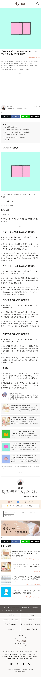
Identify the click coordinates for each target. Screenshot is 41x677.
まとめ (7, 140)
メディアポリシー (16, 654)
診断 (23, 512)
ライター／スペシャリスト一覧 (22, 656)
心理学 (15, 512)
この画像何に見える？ (12, 127)
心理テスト (9, 515)
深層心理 (32, 512)
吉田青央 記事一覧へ (30, 496)
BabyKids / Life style (30, 624)
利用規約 (7, 654)
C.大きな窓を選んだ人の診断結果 (15, 134)
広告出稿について (32, 652)
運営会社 (35, 656)
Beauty (31, 615)
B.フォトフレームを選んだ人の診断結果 (17, 132)
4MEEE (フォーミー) (12, 658)
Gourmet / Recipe (10, 620)
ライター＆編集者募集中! (27, 658)
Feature (10, 629)
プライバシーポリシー (29, 654)
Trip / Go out (10, 624)
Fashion (10, 615)
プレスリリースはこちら (10, 652)
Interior (30, 620)
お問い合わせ (22, 652)
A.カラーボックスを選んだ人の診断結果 (17, 129)
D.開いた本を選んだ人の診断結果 (15, 137)
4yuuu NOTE (31, 629)
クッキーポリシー (7, 656)
